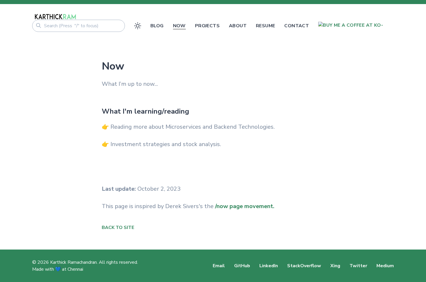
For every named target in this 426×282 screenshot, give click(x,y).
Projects (207, 26)
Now (179, 26)
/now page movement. (244, 206)
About (238, 26)
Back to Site (118, 227)
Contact (296, 26)
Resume (265, 26)
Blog (157, 26)
